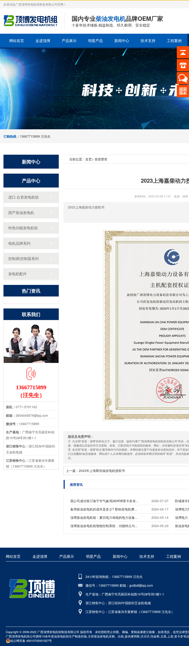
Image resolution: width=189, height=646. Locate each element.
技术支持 (148, 40)
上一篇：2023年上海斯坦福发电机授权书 (95, 470)
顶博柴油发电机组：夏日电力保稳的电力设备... (104, 517)
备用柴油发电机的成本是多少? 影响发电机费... (103, 509)
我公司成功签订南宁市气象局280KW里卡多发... (104, 500)
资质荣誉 (100, 159)
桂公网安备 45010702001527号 (31, 640)
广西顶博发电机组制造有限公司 (58, 632)
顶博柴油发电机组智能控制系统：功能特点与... (104, 525)
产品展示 (69, 40)
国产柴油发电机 (21, 212)
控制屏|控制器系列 (23, 258)
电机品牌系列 (19, 243)
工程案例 (174, 40)
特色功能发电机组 (23, 227)
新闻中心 (121, 40)
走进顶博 (42, 40)
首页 (88, 159)
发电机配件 (17, 273)
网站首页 (16, 40)
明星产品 (95, 40)
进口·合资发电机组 (23, 197)
